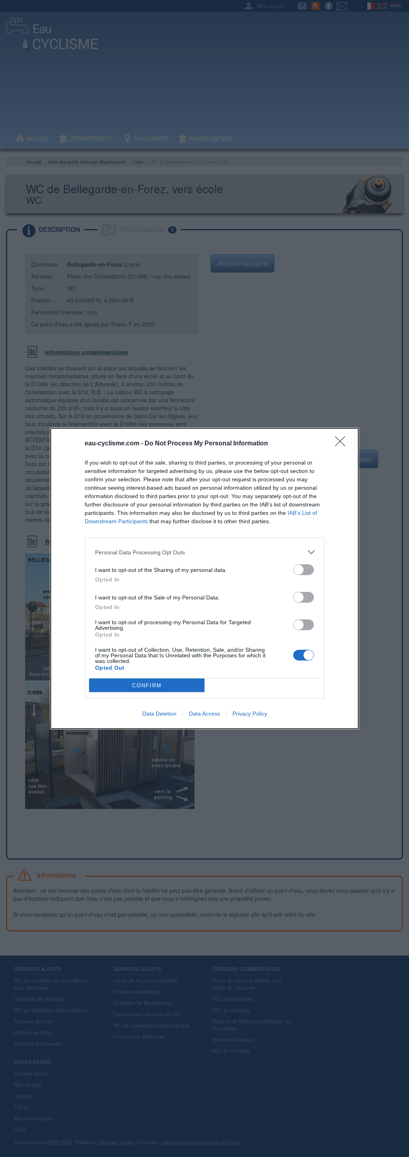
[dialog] (204, 578)
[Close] (342, 443)
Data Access (204, 713)
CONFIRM (147, 685)
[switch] (303, 569)
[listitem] (204, 552)
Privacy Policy (249, 713)
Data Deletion (159, 713)
